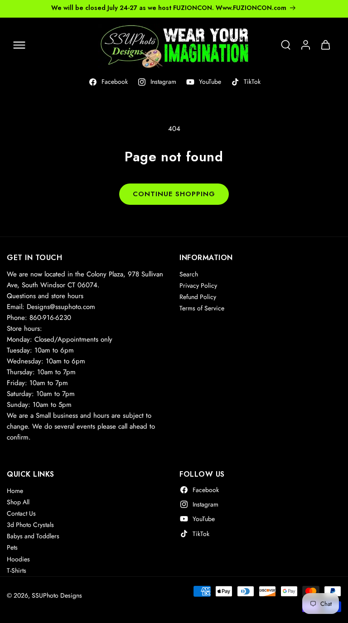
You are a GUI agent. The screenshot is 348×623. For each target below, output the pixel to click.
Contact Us (21, 513)
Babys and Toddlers (33, 536)
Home (15, 490)
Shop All (18, 502)
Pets (12, 547)
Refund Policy (197, 296)
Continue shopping (174, 194)
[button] (19, 45)
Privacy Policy (198, 285)
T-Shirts (16, 570)
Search (188, 274)
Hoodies (18, 559)
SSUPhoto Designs (57, 595)
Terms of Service (201, 308)
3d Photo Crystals (30, 524)
